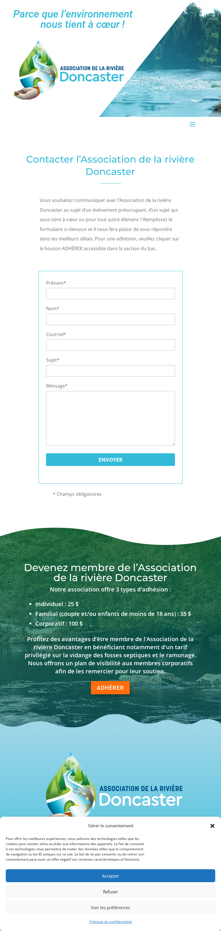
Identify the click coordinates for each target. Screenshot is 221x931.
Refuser (110, 892)
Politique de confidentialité (110, 921)
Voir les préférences (110, 907)
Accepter (110, 876)
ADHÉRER (110, 687)
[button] (212, 826)
